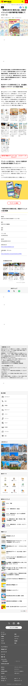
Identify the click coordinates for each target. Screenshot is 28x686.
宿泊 (23, 480)
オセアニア (7, 409)
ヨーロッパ (7, 396)
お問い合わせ (16, 673)
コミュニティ (4, 659)
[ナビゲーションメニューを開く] (26, 1)
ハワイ (6, 414)
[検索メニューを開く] (22, 2)
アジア (6, 422)
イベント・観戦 (5, 486)
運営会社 (2, 667)
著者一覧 (3, 656)
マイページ (18, 661)
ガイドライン (16, 669)
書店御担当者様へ (4, 671)
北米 (6, 401)
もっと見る (23, 611)
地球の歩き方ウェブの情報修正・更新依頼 (11, 361)
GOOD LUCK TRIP (5, 663)
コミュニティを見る (14, 627)
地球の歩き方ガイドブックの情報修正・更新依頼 (12, 363)
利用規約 (2, 669)
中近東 (6, 427)
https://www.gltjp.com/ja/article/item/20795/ (11, 253)
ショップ (22, 492)
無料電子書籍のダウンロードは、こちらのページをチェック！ (14, 156)
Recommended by (19, 282)
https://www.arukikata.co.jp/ (7, 246)
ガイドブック (4, 651)
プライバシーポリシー (18, 667)
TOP (2, 4)
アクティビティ (5, 492)
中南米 (6, 405)
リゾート (6, 418)
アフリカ (6, 431)
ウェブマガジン (4, 646)
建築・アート (14, 480)
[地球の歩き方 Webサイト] (6, 1)
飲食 (5, 480)
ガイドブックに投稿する (18, 671)
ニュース (8, 4)
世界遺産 (14, 486)
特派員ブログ (4, 649)
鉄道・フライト (14, 492)
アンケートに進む (14, 203)
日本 (4, 4)
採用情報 (2, 673)
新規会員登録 (4, 661)
